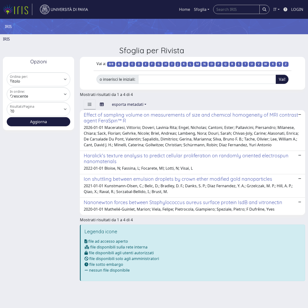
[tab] (90, 104)
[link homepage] (17, 9)
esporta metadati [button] (127, 104)
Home (184, 9)
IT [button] (275, 9)
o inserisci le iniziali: (117, 79)
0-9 (111, 64)
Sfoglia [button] (200, 9)
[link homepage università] (64, 9)
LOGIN (297, 9)
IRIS (6, 39)
